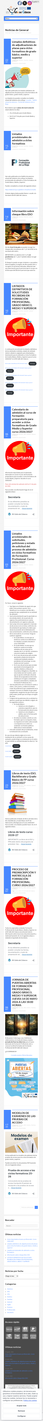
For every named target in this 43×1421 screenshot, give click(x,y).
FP (22, 891)
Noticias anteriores (27, 1207)
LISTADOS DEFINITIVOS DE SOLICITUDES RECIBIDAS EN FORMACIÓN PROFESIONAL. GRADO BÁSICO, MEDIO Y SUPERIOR (24, 297)
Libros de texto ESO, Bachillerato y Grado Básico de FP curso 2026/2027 (24, 778)
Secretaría (14, 61)
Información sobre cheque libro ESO (23, 212)
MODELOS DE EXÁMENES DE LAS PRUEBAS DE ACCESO (24, 1117)
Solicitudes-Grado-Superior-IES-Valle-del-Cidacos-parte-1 (19, 382)
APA (25, 434)
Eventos (28, 1007)
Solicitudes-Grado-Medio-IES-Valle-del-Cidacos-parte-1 (18, 368)
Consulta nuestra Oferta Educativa (21, 1055)
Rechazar (21, 1411)
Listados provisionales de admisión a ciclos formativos (22, 138)
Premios (9, 1307)
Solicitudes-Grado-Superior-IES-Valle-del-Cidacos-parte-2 (19, 390)
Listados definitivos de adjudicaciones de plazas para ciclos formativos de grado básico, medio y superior (24, 49)
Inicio (12, 33)
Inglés (9, 1305)
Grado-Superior (9, 756)
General (31, 60)
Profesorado (15, 786)
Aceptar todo (21, 1406)
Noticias (17, 33)
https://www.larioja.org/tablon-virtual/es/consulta (20, 190)
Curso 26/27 (18, 891)
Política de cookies (30, 1400)
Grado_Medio (8, 751)
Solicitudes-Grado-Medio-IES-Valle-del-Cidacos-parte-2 (18, 375)
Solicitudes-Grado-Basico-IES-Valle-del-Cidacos (16, 363)
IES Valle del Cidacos (29, 891)
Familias (26, 60)
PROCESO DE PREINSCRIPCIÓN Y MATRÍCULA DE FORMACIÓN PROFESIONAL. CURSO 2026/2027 (24, 877)
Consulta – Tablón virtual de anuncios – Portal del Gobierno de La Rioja (21, 102)
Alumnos (21, 60)
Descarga (32, 363)
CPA (8, 1294)
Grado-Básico (8, 746)
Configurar (21, 1416)
